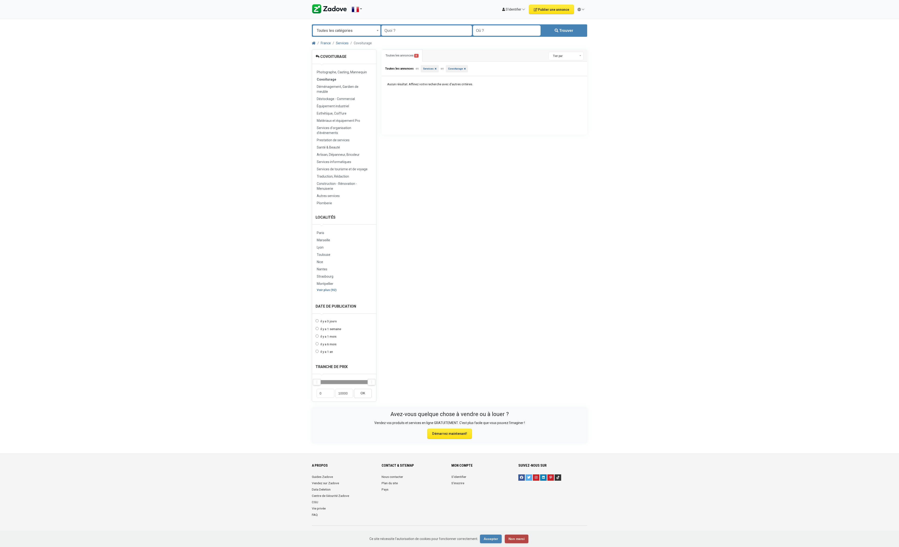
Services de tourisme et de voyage (342, 169)
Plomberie (324, 203)
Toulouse (323, 255)
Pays (385, 489)
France (326, 43)
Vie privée (319, 508)
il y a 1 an (327, 352)
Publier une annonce (553, 9)
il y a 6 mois (328, 344)
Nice (320, 262)
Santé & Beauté (328, 147)
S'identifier (458, 477)
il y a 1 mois (328, 336)
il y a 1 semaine (331, 329)
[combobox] (346, 30)
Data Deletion (321, 489)
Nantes (322, 269)
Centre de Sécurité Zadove (330, 496)
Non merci (516, 539)
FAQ (315, 515)
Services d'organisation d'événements (334, 130)
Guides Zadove (322, 477)
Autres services (328, 196)
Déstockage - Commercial (336, 99)
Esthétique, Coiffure (331, 113)
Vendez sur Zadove (325, 483)
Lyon (320, 247)
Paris (320, 233)
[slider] (317, 382)
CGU (315, 502)
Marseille (323, 240)
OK (363, 393)
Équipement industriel (333, 106)
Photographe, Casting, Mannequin (342, 72)
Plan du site (390, 483)
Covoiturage (332, 56)
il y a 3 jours (329, 321)
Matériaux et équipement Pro (338, 121)
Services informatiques (334, 162)
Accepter (491, 539)
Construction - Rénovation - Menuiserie (337, 186)
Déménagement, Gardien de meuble (337, 89)
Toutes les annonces (401, 55)
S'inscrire (457, 483)
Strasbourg (325, 276)
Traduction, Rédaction (333, 176)
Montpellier (325, 284)
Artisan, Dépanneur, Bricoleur (338, 154)
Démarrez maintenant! (449, 433)
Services (342, 43)
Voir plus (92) (326, 290)
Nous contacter (392, 477)
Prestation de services (333, 140)
